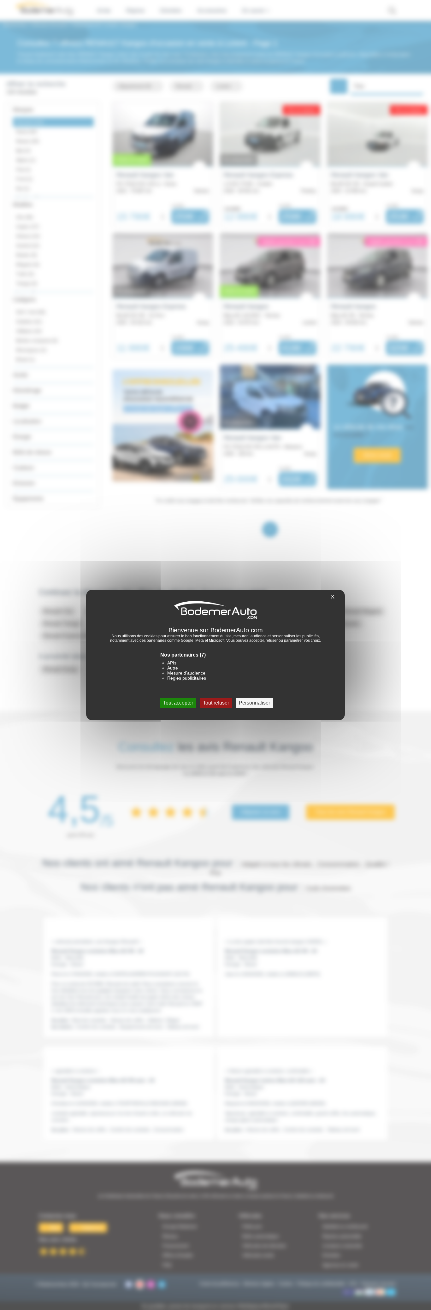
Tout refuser (216, 702)
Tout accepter (178, 702)
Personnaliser (254, 702)
